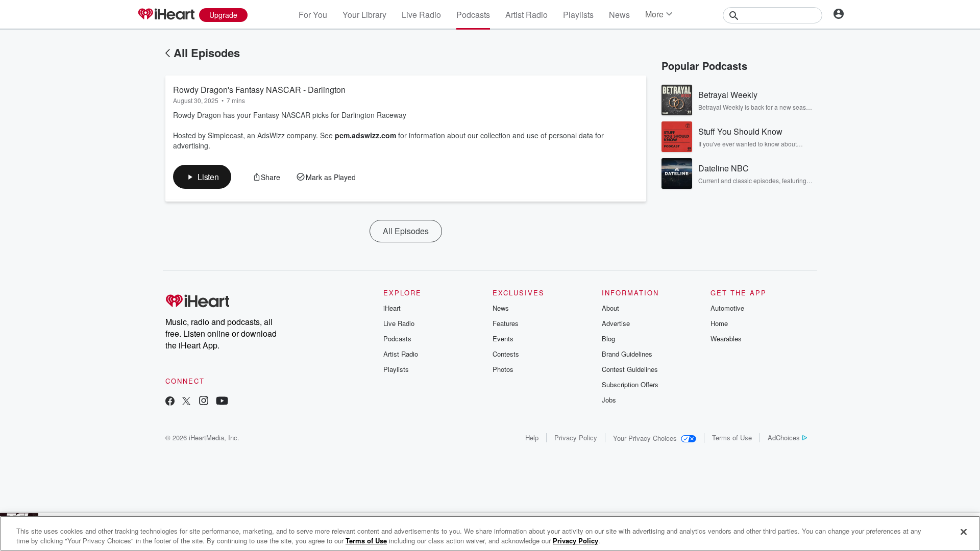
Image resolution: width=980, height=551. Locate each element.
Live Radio (421, 14)
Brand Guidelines (627, 354)
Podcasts (473, 14)
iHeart (392, 308)
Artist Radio (526, 14)
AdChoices (784, 437)
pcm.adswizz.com (365, 135)
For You (313, 14)
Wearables (726, 338)
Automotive (727, 308)
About (610, 308)
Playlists (578, 14)
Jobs (609, 400)
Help (531, 437)
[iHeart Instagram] (203, 402)
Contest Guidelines (630, 369)
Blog (608, 338)
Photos (503, 369)
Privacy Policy (575, 437)
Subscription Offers (630, 384)
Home (719, 323)
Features (506, 323)
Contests (506, 354)
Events (503, 338)
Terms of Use (732, 437)
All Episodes (207, 52)
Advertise (616, 323)
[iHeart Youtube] (222, 402)
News (619, 14)
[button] (202, 177)
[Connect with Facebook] (170, 402)
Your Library (364, 14)
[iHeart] (166, 15)
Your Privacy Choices (645, 438)
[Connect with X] (186, 402)
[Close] (963, 532)
